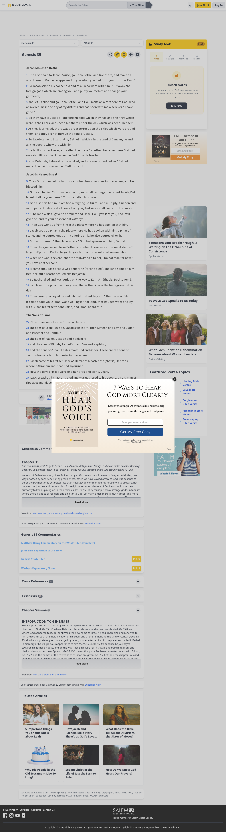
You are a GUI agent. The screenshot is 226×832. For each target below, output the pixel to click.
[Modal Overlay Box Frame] (113, 416)
